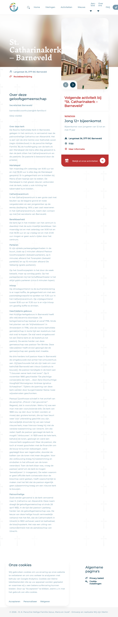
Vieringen (50, 7)
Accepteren (14, 601)
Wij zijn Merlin (100, 612)
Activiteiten (66, 7)
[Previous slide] (65, 85)
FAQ (108, 7)
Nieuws (81, 7)
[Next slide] (73, 85)
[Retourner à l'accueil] (13, 7)
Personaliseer (30, 601)
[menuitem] (37, 7)
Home (37, 7)
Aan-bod (89, 4)
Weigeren (45, 601)
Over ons (97, 4)
